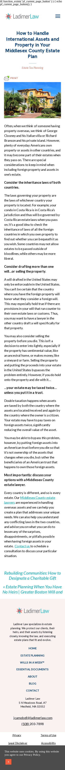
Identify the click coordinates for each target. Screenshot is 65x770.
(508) (25, 724)
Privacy (16, 735)
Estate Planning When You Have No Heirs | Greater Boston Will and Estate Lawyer (33, 591)
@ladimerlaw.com (39, 718)
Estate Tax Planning (32, 67)
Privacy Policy (32, 754)
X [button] (8, 761)
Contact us (22, 546)
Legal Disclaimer (17, 743)
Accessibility (48, 743)
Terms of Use (48, 735)
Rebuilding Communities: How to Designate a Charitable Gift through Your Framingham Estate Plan (32, 580)
